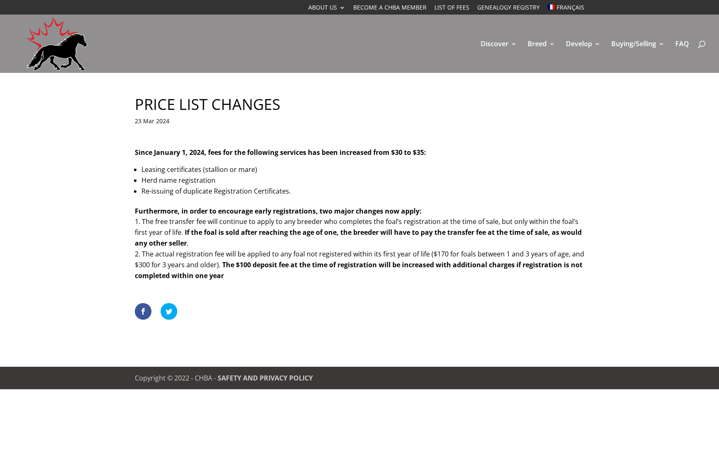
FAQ (682, 44)
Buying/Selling (633, 44)
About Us (322, 8)
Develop (579, 44)
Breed (537, 44)
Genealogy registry (508, 8)
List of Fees (451, 8)
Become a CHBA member (389, 8)
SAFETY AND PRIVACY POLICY (265, 378)
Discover (494, 44)
